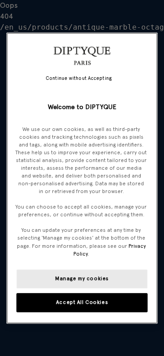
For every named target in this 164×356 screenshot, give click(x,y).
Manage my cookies (82, 278)
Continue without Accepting (79, 78)
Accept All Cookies (82, 302)
